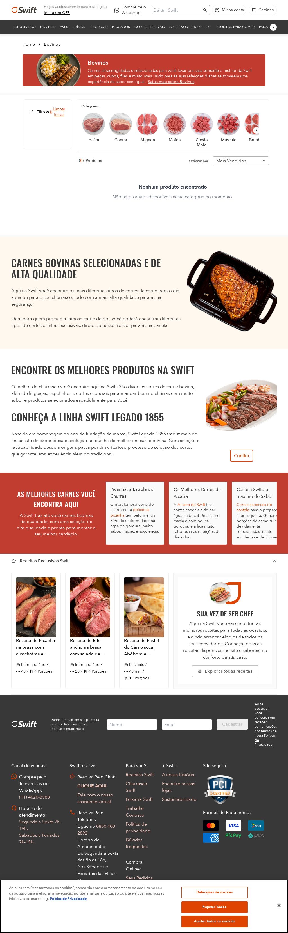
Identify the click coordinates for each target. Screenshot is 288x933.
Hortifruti (202, 27)
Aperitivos (178, 27)
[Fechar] (279, 905)
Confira (241, 456)
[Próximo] (273, 27)
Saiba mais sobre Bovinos (171, 81)
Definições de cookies (214, 892)
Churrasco (25, 27)
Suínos (79, 27)
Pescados (121, 27)
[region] (144, 906)
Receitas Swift (140, 775)
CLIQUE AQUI (92, 786)
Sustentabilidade (179, 799)
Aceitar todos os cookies (214, 921)
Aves (64, 27)
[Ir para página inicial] (24, 10)
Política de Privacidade (68, 898)
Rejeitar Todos (214, 906)
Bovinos (47, 27)
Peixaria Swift (139, 799)
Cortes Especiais (149, 27)
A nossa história (178, 775)
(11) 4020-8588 (34, 797)
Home (28, 44)
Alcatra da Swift (191, 504)
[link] (57, 13)
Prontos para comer (235, 27)
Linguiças (98, 27)
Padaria (266, 27)
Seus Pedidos (139, 878)
